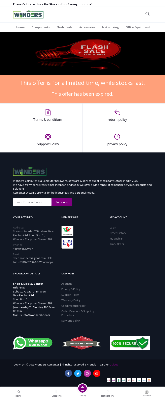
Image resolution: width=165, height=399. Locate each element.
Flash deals (64, 27)
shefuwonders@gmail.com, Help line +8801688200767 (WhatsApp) (33, 260)
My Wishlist (116, 238)
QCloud (114, 364)
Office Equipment (138, 27)
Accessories (87, 27)
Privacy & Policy (70, 289)
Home (20, 27)
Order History (118, 233)
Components (41, 27)
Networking (110, 27)
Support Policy (70, 294)
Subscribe (62, 202)
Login (113, 227)
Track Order (117, 244)
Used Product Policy (73, 306)
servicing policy (70, 320)
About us (66, 283)
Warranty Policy (70, 300)
